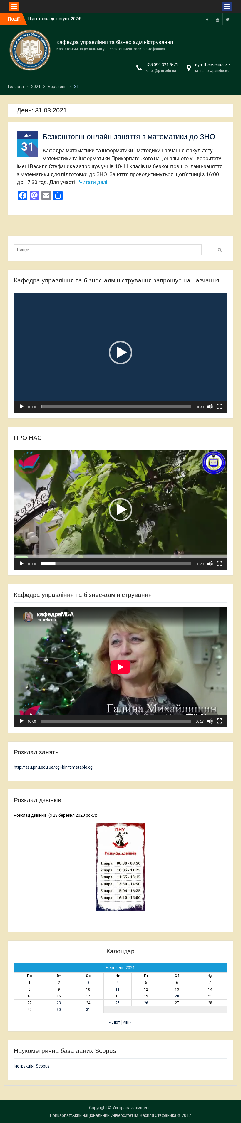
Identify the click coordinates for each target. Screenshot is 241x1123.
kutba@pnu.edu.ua (161, 71)
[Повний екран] (219, 407)
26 (146, 1003)
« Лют (114, 1022)
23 (59, 1003)
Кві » (127, 1022)
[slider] (116, 406)
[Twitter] (228, 19)
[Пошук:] (109, 249)
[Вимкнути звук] (210, 407)
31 (88, 1010)
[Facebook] (207, 19)
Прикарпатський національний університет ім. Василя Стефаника (113, 1115)
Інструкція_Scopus (32, 1066)
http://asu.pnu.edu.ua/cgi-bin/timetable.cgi (53, 767)
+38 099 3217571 (162, 65)
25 (118, 1003)
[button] (120, 352)
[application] (120, 353)
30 (59, 1010)
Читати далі (93, 182)
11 (118, 989)
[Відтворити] (21, 407)
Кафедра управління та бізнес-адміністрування (114, 42)
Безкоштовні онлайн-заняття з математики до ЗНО (129, 136)
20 (177, 996)
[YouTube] (217, 19)
